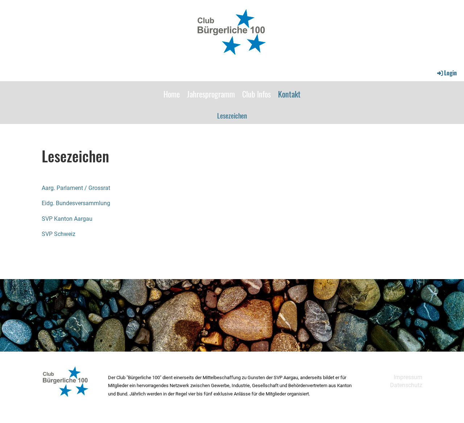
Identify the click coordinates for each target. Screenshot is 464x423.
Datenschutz (406, 385)
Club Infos (256, 94)
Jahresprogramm (211, 94)
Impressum (408, 377)
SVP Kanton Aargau (67, 218)
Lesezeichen (232, 115)
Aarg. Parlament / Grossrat (76, 187)
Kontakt (289, 94)
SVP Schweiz (58, 234)
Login (450, 73)
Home (171, 94)
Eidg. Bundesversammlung (76, 203)
